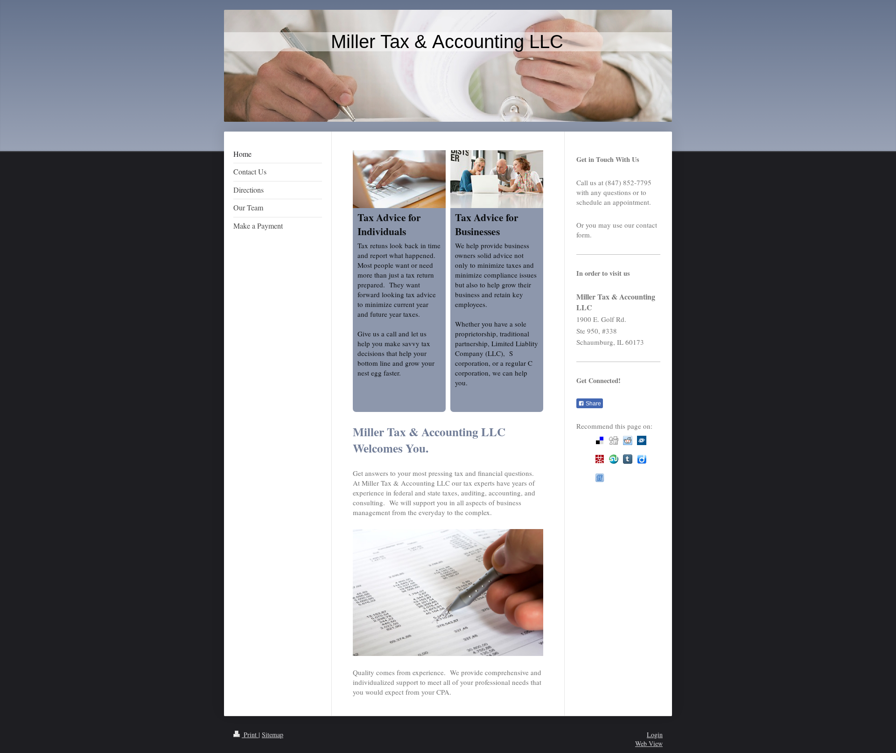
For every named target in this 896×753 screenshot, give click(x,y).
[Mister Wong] (599, 459)
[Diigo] (641, 459)
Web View (649, 743)
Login (655, 734)
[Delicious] (599, 440)
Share (592, 403)
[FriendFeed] (599, 477)
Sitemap (272, 734)
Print (250, 734)
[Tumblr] (627, 459)
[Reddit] (627, 440)
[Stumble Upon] (613, 459)
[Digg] (613, 440)
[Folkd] (641, 440)
